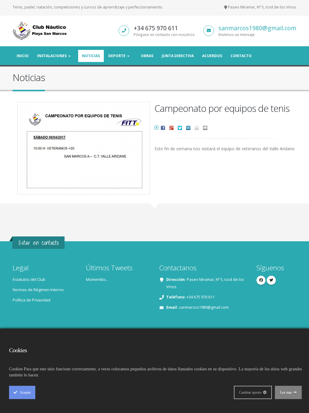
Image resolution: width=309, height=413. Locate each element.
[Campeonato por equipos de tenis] (84, 145)
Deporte (117, 55)
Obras (147, 55)
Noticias (91, 55)
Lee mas (286, 392)
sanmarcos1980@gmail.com (257, 28)
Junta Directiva (178, 55)
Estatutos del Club (29, 279)
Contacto (241, 55)
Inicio (23, 55)
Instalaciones (52, 55)
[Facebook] (261, 280)
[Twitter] (271, 280)
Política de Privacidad (31, 300)
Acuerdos (212, 55)
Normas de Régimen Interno (38, 289)
